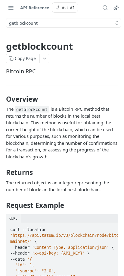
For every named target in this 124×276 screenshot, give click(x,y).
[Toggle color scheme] (116, 7)
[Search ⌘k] (105, 7)
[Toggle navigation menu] (11, 7)
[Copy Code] (111, 228)
